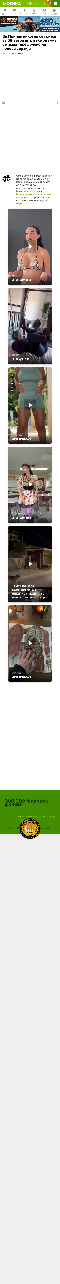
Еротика (44, 13)
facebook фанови (26, 802)
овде (19, 203)
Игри (15, 13)
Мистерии (24, 13)
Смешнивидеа (5, 14)
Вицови (35, 13)
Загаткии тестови (54, 14)
